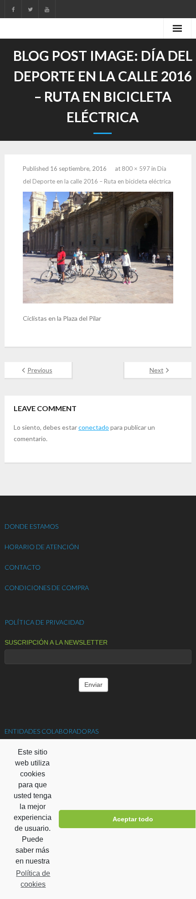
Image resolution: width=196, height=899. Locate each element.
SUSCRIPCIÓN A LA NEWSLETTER (56, 642)
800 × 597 (136, 168)
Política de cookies (33, 878)
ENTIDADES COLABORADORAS (51, 731)
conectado (93, 427)
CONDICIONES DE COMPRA (47, 587)
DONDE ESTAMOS (31, 526)
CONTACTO (23, 567)
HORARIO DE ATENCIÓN (42, 547)
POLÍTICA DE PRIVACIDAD (44, 622)
